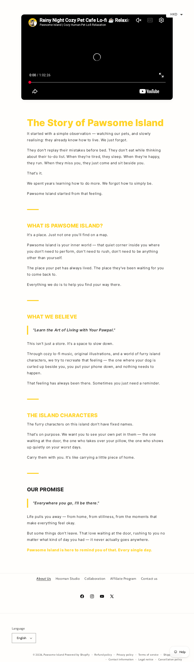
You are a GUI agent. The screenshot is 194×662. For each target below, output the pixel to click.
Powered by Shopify (77, 654)
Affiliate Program (123, 578)
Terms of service (148, 654)
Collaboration (95, 578)
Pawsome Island (54, 654)
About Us (43, 578)
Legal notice (146, 659)
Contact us (149, 578)
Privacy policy (125, 654)
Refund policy (103, 654)
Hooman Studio (68, 578)
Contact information (121, 659)
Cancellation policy (170, 659)
